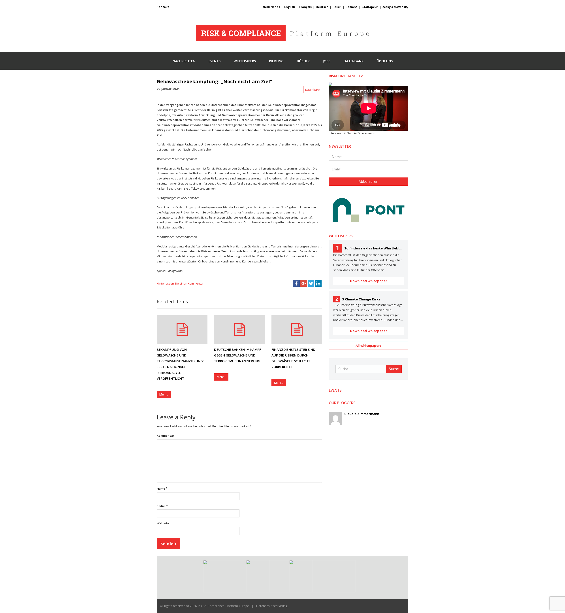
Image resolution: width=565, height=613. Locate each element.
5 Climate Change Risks (357, 299)
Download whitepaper (368, 281)
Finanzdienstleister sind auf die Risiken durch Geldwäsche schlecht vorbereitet (293, 358)
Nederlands (271, 7)
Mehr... (164, 394)
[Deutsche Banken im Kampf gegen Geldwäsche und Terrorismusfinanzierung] (239, 329)
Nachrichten (184, 61)
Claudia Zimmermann (361, 413)
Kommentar (165, 436)
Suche (394, 368)
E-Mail (162, 506)
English (289, 7)
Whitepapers (245, 61)
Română (352, 7)
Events (214, 61)
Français (305, 7)
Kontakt (163, 7)
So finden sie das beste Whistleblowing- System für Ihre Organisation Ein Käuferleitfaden (370, 248)
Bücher (303, 61)
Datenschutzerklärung (271, 606)
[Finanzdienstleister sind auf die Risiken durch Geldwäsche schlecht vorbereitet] (296, 329)
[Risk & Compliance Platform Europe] (282, 33)
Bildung (276, 61)
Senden (168, 543)
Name (162, 488)
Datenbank (353, 61)
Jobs (326, 61)
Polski (337, 7)
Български (370, 7)
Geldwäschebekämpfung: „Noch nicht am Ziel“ (214, 81)
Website (163, 523)
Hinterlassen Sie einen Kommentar (180, 283)
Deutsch (322, 7)
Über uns (385, 61)
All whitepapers (369, 345)
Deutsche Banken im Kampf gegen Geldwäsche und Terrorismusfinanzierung (237, 355)
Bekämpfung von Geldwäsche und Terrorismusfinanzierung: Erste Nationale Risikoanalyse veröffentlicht (180, 364)
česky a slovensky (395, 7)
